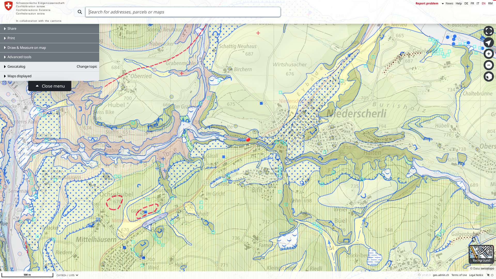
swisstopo (487, 268)
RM (490, 3)
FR (472, 3)
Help (459, 3)
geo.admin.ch (441, 275)
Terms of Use (459, 275)
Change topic (87, 66)
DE (466, 3)
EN (484, 3)
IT (478, 3)
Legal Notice (476, 275)
